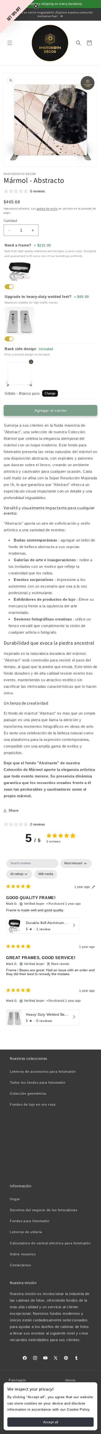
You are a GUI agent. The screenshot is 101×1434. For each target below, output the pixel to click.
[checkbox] (45, 874)
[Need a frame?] (9, 286)
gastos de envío (47, 208)
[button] (9, 43)
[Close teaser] (35, 6)
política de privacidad (28, 1140)
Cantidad (10, 221)
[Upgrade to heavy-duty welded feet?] (9, 338)
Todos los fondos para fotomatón (37, 1082)
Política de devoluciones (30, 1151)
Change (50, 393)
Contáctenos (20, 1265)
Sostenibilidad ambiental (30, 1173)
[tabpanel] (50, 943)
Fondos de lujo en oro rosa (33, 1104)
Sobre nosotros (23, 1254)
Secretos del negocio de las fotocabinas (43, 1210)
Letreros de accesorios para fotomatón (43, 1071)
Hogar (15, 1199)
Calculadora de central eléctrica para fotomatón (50, 1243)
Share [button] (14, 810)
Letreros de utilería (26, 1232)
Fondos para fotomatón (30, 1221)
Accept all (50, 1422)
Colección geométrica (28, 1093)
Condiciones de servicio (30, 1162)
